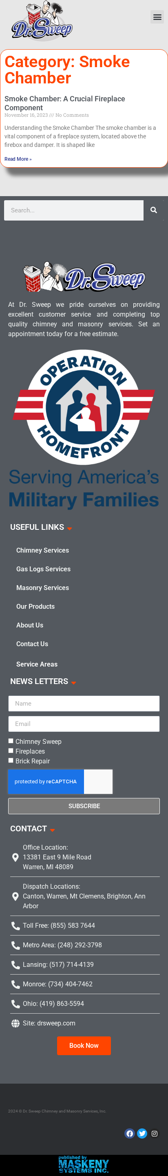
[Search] (154, 210)
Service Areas (36, 664)
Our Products (35, 606)
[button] (157, 17)
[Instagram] (154, 1133)
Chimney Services (42, 550)
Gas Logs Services (43, 569)
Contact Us (32, 644)
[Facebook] (129, 1133)
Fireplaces (30, 751)
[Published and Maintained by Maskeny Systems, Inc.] (84, 1170)
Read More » (18, 159)
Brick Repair (32, 761)
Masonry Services (42, 588)
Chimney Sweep (38, 741)
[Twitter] (142, 1133)
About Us (29, 625)
